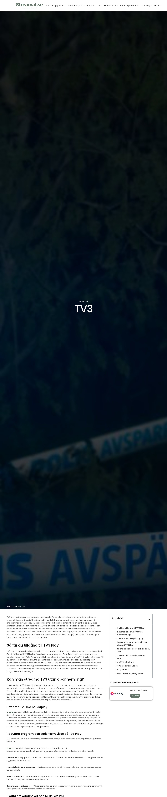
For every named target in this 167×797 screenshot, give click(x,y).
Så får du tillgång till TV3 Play (130, 628)
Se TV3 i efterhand (125, 662)
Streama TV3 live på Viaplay (130, 638)
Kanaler (16, 606)
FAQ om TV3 (122, 669)
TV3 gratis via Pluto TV (127, 666)
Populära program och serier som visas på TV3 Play (132, 643)
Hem (9, 606)
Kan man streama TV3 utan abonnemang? (130, 633)
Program (91, 5)
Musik (122, 5)
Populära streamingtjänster (130, 673)
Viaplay (10, 712)
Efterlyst (11, 748)
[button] (148, 619)
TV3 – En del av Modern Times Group (131, 657)
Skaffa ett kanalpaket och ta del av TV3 (133, 650)
